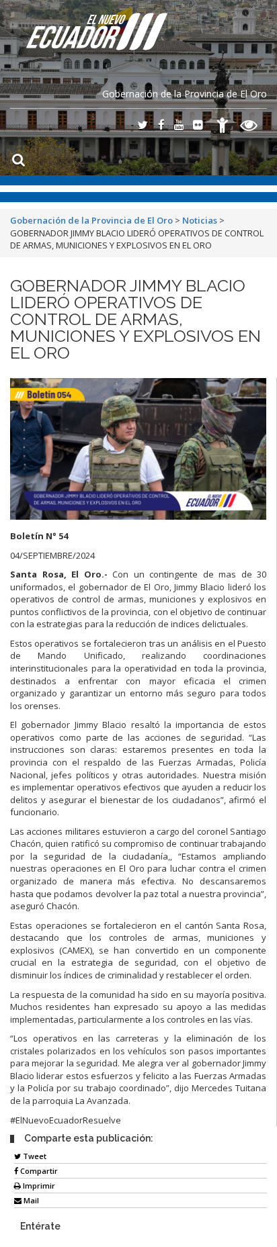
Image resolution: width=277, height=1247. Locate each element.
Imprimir (38, 1186)
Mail (30, 1200)
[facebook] (161, 126)
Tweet (33, 1156)
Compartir (38, 1171)
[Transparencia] (249, 127)
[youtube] (179, 126)
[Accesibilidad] (222, 127)
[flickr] (197, 126)
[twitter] (142, 126)
